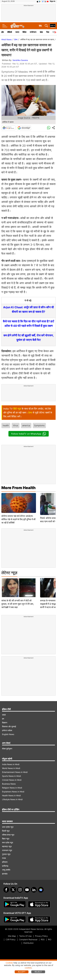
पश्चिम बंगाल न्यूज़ (8, 835)
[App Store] (39, 904)
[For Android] (14, 919)
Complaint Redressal (28, 939)
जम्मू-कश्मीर (6, 870)
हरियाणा (4, 862)
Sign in (52, 1)
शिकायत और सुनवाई (9, 726)
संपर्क (4, 715)
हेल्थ (15, 39)
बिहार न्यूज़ (5, 838)
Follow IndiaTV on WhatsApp (26, 433)
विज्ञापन (4, 722)
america (26, 425)
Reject (38, 972)
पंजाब (4, 858)
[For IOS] (39, 919)
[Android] (40, 1)
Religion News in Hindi (12, 788)
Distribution (28, 943)
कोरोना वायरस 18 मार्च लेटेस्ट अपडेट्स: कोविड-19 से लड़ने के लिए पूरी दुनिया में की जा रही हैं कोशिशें (18, 519)
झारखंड (4, 873)
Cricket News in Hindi (11, 780)
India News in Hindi (10, 764)
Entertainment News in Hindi (15, 772)
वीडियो (9, 32)
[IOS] (37, 1)
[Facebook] (6, 890)
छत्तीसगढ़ (5, 866)
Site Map (12, 936)
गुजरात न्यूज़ (6, 854)
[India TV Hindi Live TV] (53, 25)
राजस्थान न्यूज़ (7, 850)
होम (2, 32)
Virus (15, 425)
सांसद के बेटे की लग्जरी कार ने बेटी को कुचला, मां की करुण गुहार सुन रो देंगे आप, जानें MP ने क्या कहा (17, 604)
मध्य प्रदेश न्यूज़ (7, 842)
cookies (28, 968)
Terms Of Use (25, 936)
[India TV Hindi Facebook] (43, 1)
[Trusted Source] (24, 127)
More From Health (18, 487)
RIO (49, 939)
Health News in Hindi (11, 795)
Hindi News (6, 39)
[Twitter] (13, 890)
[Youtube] (27, 890)
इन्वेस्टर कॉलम (7, 730)
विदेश (24, 32)
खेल (41, 32)
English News (8, 734)
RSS (43, 939)
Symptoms (39, 425)
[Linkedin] (34, 890)
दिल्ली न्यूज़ (6, 831)
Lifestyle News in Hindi (12, 799)
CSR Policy (10, 939)
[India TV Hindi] (17, 25)
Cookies (9, 963)
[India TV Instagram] (20, 890)
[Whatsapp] (48, 128)
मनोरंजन (33, 32)
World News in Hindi (11, 768)
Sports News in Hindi (11, 776)
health (6, 425)
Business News (9, 784)
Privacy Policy (41, 936)
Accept (21, 972)
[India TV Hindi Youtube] (47, 1)
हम (3, 719)
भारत (17, 32)
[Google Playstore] (14, 904)
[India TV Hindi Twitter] (45, 1)
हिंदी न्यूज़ (17, 408)
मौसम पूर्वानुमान (7, 748)
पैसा (47, 32)
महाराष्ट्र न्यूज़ (7, 846)
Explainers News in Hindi (13, 791)
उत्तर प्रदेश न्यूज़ (7, 827)
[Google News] (8, 127)
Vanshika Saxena (20, 60)
